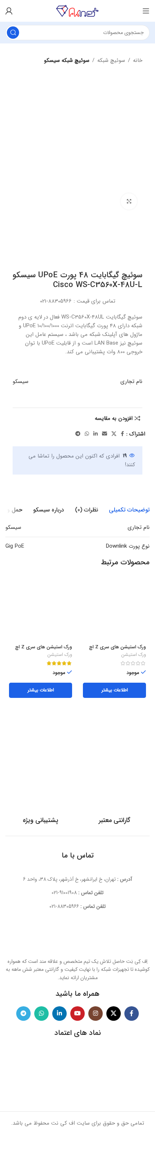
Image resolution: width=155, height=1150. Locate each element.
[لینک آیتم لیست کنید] (77, 893)
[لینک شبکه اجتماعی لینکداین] (95, 434)
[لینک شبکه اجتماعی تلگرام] (78, 434)
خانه (137, 60)
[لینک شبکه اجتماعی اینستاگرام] (95, 1013)
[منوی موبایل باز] (146, 11)
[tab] (129, 510)
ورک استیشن (133, 655)
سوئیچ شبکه (111, 60)
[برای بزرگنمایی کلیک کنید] (129, 201)
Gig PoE (14, 546)
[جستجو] (13, 32)
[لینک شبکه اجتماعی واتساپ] (87, 434)
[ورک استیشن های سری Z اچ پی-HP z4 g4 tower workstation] (114, 610)
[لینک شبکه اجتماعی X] (114, 434)
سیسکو (20, 381)
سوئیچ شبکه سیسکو (66, 60)
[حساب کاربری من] (9, 11)
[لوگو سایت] (77, 10)
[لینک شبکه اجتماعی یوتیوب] (77, 1013)
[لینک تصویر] (77, 937)
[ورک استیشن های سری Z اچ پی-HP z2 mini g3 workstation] (40, 610)
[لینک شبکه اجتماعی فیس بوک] (122, 434)
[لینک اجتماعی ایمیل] (104, 434)
